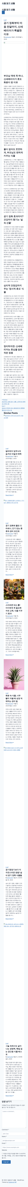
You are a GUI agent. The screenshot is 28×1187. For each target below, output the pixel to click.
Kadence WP (13, 1182)
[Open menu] (3, 12)
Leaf (5, 20)
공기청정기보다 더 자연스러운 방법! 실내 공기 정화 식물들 (14, 872)
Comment (5, 1129)
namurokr (8, 37)
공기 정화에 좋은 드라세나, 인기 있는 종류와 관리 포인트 (14, 528)
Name (4, 1136)
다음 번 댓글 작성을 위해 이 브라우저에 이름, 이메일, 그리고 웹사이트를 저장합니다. (14, 1156)
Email (4, 1143)
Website (4, 1150)
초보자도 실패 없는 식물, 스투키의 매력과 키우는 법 (13, 402)
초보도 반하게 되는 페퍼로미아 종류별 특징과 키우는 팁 (13, 408)
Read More (10, 495)
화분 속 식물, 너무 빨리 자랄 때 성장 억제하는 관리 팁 (14, 698)
